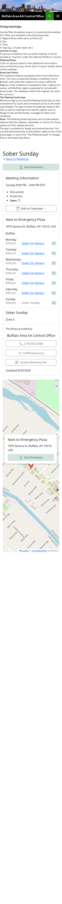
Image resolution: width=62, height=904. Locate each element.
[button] (31, 466)
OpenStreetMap (39, 550)
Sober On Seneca (33, 243)
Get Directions (33, 167)
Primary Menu (58, 16)
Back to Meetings (17, 159)
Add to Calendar (32, 208)
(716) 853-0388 (33, 344)
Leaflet (25, 550)
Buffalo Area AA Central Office (23, 16)
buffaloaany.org (33, 353)
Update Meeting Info (33, 362)
